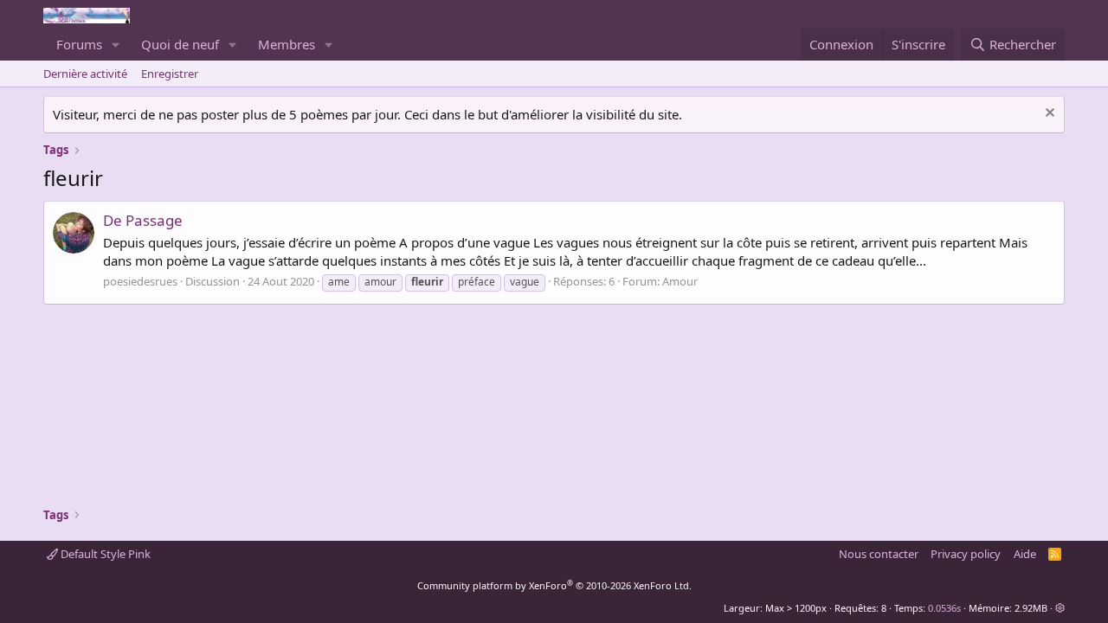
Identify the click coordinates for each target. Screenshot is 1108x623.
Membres (286, 44)
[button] (116, 45)
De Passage (143, 220)
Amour (680, 281)
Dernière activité (85, 73)
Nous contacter (878, 554)
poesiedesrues (140, 281)
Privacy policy (966, 554)
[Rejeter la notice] (1047, 115)
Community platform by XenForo (554, 585)
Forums (79, 44)
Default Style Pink (104, 554)
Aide (1025, 554)
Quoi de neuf (180, 44)
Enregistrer (169, 73)
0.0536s (944, 607)
